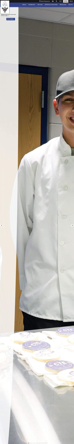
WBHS (71, 1)
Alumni (70, 4)
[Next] (72, 225)
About (24, 4)
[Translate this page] (53, 1)
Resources (63, 4)
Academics (31, 4)
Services (39, 4)
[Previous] (2, 225)
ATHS (65, 1)
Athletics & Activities (51, 4)
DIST (60, 1)
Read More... (10, 21)
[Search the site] (56, 1)
